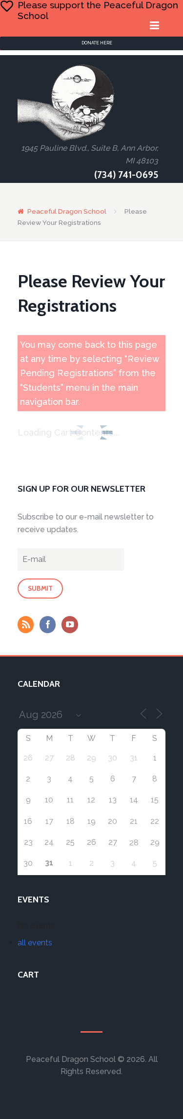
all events (35, 942)
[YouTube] (71, 625)
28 (134, 842)
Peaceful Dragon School (66, 211)
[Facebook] (50, 625)
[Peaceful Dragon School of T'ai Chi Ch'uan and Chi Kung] (66, 102)
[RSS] (28, 625)
